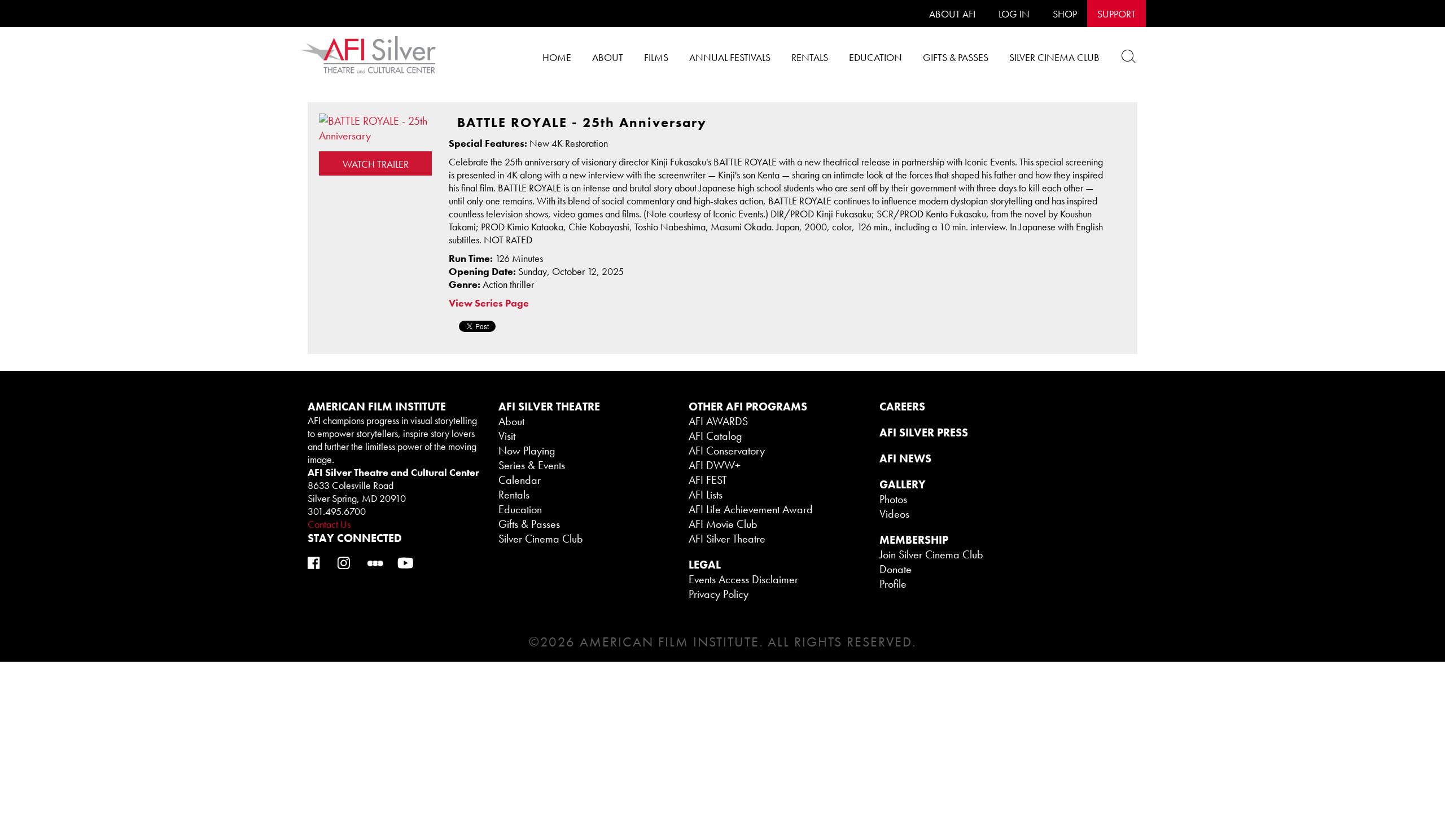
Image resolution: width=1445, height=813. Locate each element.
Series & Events (531, 465)
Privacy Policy (718, 594)
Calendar (519, 480)
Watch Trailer (376, 164)
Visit (506, 436)
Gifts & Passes (955, 57)
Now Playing (526, 450)
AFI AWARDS (718, 421)
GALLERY (902, 484)
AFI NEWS (905, 458)
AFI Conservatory (727, 450)
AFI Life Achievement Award (751, 509)
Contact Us (329, 524)
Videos (894, 513)
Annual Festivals (729, 57)
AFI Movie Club (723, 524)
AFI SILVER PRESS (923, 432)
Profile (893, 583)
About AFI (952, 13)
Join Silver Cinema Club (931, 554)
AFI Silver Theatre (727, 538)
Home (556, 57)
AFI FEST (708, 480)
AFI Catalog (715, 436)
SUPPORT (1116, 13)
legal (705, 564)
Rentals (809, 57)
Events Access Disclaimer (743, 579)
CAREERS (902, 406)
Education (875, 57)
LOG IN (1014, 13)
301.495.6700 (337, 511)
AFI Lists (705, 494)
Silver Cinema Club (1054, 57)
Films (656, 57)
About (607, 57)
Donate (895, 569)
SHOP (1065, 13)
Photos (893, 499)
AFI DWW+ (715, 465)
